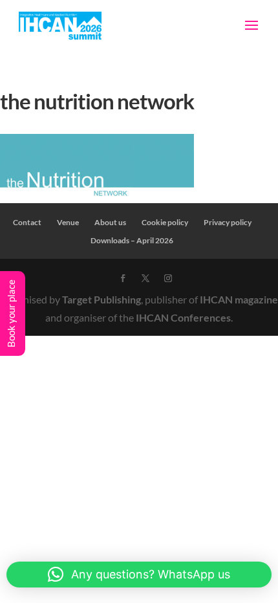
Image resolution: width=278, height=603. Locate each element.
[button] (139, 574)
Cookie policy (165, 222)
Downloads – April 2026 (132, 240)
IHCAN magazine (239, 299)
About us (110, 222)
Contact (27, 222)
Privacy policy (227, 222)
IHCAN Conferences (183, 317)
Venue (68, 222)
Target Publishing (101, 299)
